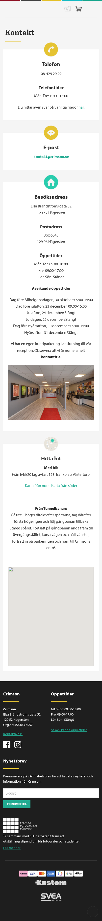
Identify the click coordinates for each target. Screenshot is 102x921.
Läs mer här (12, 847)
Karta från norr (37, 485)
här (81, 107)
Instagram (17, 744)
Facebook (7, 744)
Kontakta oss (13, 734)
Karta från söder (64, 485)
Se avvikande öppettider (69, 730)
